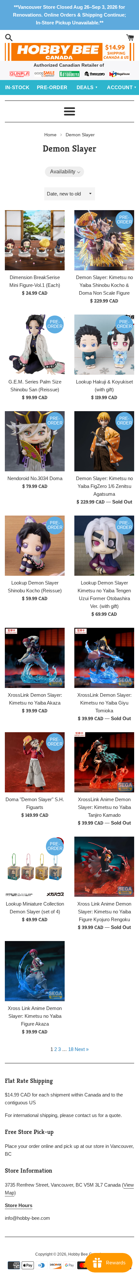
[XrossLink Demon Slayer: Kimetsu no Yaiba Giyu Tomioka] (104, 658)
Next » (82, 1049)
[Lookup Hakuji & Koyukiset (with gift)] (104, 345)
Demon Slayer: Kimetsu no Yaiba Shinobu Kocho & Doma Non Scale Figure (104, 285)
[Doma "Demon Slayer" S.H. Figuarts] (35, 762)
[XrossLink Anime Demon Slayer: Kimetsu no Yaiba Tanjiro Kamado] (104, 762)
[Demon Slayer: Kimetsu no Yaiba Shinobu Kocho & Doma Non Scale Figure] (104, 240)
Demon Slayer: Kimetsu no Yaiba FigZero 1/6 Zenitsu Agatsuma (104, 486)
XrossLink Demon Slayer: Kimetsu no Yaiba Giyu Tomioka (104, 702)
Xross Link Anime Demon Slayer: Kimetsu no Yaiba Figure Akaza (35, 1016)
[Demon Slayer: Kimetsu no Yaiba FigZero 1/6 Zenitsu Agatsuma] (104, 441)
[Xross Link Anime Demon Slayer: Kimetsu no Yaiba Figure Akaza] (35, 971)
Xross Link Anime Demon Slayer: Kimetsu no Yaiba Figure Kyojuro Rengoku (104, 911)
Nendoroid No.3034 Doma (34, 478)
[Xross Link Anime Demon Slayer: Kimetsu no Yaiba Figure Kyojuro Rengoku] (104, 867)
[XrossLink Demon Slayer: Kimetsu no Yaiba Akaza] (35, 658)
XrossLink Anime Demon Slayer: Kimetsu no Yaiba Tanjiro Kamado (104, 807)
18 (70, 1049)
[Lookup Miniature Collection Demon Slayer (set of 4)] (35, 867)
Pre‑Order (52, 87)
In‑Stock (17, 87)
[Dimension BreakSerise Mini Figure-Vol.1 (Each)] (35, 240)
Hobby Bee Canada (85, 1254)
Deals (85, 87)
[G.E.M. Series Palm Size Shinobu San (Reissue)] (35, 345)
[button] (65, 172)
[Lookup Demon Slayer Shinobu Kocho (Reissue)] (35, 546)
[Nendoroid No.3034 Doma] (35, 441)
